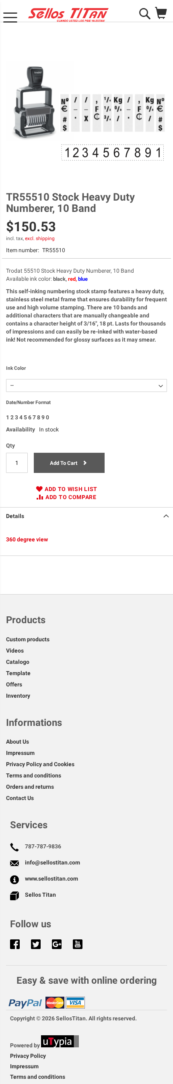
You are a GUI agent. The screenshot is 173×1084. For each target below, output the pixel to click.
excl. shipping (40, 238)
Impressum (20, 753)
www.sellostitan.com (51, 878)
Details (15, 516)
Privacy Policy (28, 1056)
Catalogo (17, 662)
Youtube (77, 945)
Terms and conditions (33, 775)
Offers (14, 684)
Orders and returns (30, 786)
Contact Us (20, 798)
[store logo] (68, 15)
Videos (15, 650)
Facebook (15, 945)
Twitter (36, 945)
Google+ (57, 945)
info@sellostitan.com (52, 862)
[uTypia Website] (60, 1045)
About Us (17, 741)
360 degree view (27, 539)
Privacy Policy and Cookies (40, 764)
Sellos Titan (40, 894)
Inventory (18, 695)
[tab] (86, 515)
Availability (20, 429)
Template (18, 673)
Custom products (27, 639)
